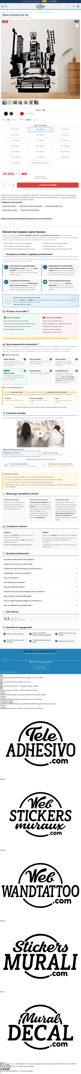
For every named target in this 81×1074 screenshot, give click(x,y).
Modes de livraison (6, 695)
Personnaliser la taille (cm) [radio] (40, 163)
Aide (29, 708)
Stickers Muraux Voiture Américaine (31, 206)
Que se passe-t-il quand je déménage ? (18, 596)
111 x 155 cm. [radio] (40, 157)
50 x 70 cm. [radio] (16, 129)
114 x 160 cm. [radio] (65, 157)
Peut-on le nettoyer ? (11, 578)
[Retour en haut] (1, 1073)
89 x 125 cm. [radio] (40, 146)
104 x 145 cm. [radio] (65, 151)
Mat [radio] (8, 119)
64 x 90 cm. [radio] (40, 135)
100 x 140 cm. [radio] (40, 151)
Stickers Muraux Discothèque (30, 210)
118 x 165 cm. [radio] (15, 163)
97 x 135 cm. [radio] (15, 151)
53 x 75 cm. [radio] (40, 129)
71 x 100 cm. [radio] (16, 140)
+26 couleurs (31, 113)
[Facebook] (3, 1070)
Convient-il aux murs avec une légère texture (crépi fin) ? (24, 591)
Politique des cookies (49, 704)
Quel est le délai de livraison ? (14, 587)
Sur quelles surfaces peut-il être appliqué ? (19, 559)
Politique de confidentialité (44, 662)
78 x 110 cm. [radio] (65, 140)
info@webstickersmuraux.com (9, 708)
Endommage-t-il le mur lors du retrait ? (18, 573)
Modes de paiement (18, 695)
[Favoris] (69, 6)
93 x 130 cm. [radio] (65, 146)
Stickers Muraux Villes (9, 206)
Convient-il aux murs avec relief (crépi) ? (18, 564)
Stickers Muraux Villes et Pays (25, 12)
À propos (3, 698)
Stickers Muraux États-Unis (54, 206)
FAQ (32, 695)
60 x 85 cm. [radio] (16, 135)
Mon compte (24, 708)
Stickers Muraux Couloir (9, 210)
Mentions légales (36, 704)
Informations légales (7, 702)
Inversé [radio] (35, 119)
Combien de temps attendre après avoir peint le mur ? (23, 568)
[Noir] (6, 113)
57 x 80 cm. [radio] (65, 129)
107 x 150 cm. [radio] (15, 157)
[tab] (4, 102)
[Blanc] (16, 113)
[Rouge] (22, 113)
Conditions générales (7, 704)
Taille (40, 125)
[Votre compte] (74, 6)
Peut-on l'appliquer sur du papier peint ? (18, 605)
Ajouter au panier (48, 185)
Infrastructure (26, 699)
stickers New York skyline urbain (44, 12)
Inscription (41, 667)
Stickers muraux (10, 12)
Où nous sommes (36, 699)
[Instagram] (1, 1070)
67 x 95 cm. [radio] (65, 135)
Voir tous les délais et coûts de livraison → (18, 545)
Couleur (40, 110)
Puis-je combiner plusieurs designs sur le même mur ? (23, 601)
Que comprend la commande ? (14, 582)
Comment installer (40, 695)
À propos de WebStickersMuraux (10, 699)
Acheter (3, 693)
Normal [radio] (28, 119)
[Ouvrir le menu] (3, 6)
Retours (28, 695)
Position (22, 119)
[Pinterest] (6, 1070)
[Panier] (78, 6)
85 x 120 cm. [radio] (15, 146)
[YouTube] (8, 1070)
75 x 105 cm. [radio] (40, 140)
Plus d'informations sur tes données (9, 672)
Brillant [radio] (14, 119)
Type (3, 119)
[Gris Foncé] (11, 113)
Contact (3, 707)
